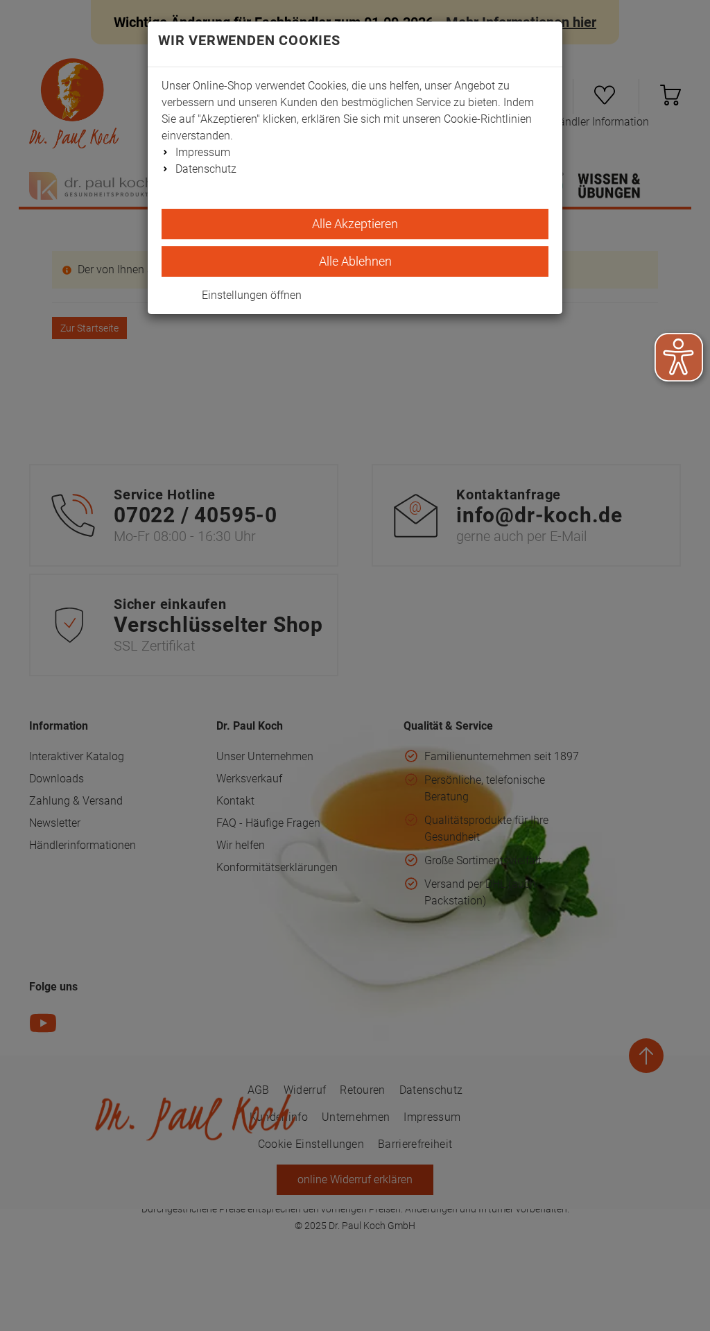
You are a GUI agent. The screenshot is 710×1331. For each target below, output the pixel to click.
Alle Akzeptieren (355, 223)
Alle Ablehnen (355, 261)
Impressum (202, 152)
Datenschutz (205, 168)
